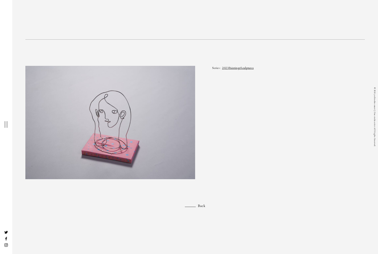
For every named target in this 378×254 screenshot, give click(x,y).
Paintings (234, 68)
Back (201, 205)
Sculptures (247, 68)
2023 (225, 68)
